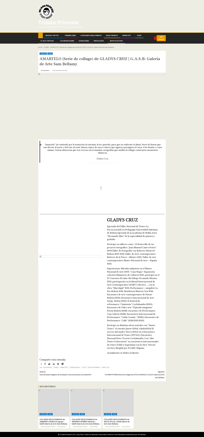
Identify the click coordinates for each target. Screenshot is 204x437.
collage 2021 (64, 367)
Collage (43, 53)
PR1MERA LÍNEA (70, 35)
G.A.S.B (83, 367)
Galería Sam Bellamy (94, 367)
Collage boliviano (74, 367)
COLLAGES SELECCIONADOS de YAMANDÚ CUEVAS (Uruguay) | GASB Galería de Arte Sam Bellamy (53, 421)
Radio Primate (112, 35)
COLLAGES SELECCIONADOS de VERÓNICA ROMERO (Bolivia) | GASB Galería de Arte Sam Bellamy (85, 421)
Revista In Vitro (116, 41)
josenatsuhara (45, 70)
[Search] (152, 38)
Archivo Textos (52, 35)
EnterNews (130, 434)
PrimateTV (126, 35)
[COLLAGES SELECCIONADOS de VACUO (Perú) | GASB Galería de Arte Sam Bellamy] (118, 403)
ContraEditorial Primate (90, 35)
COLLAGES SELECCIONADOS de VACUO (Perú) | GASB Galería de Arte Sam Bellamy (117, 421)
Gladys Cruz (105, 367)
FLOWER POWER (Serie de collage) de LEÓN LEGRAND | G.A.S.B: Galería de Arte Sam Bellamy (134, 374)
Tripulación (99, 41)
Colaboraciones (67, 41)
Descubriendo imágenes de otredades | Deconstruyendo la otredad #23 (65, 373)
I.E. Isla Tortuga (47, 41)
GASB (139, 35)
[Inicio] (41, 35)
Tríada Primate (58, 22)
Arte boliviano (47, 367)
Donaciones (84, 41)
